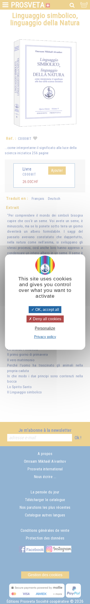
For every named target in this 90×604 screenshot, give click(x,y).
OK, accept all (46, 310)
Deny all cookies (46, 319)
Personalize (45, 328)
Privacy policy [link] (45, 337)
